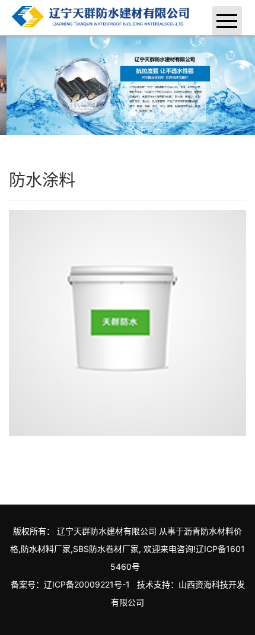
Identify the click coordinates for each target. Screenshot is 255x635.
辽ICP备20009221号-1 (87, 584)
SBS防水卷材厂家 (106, 549)
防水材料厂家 (46, 549)
